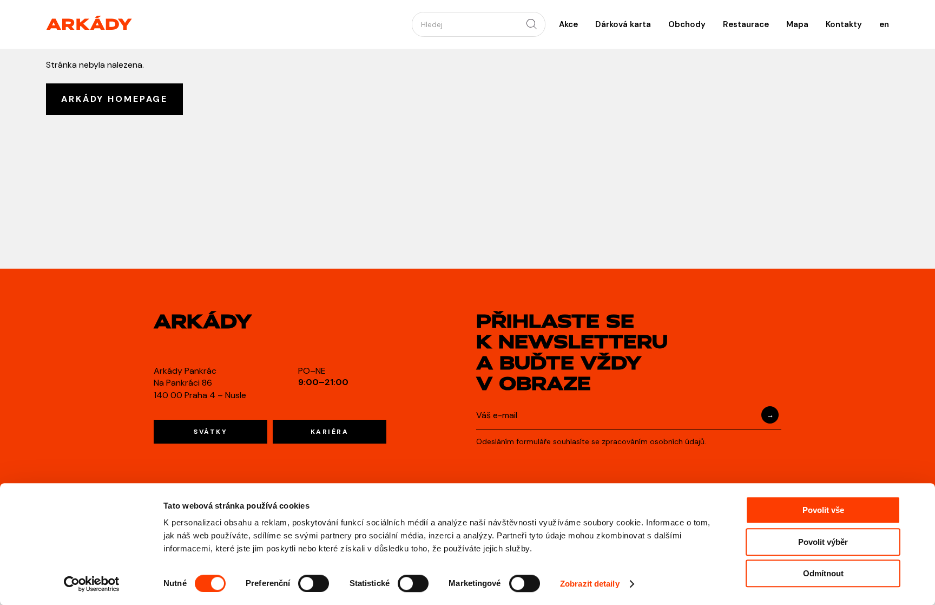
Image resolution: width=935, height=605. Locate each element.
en (884, 24)
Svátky (210, 431)
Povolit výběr (823, 542)
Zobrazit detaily (590, 583)
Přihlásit (770, 415)
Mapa (797, 24)
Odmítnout (823, 573)
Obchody (687, 24)
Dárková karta (623, 24)
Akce (568, 24)
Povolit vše (823, 510)
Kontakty (844, 24)
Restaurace (746, 24)
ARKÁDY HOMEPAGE (114, 99)
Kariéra (330, 431)
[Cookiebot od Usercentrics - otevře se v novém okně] (91, 584)
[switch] (313, 583)
